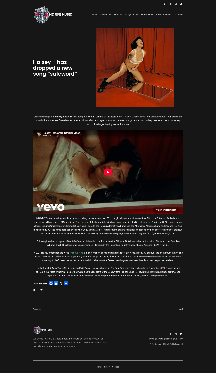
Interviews (106, 15)
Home (94, 15)
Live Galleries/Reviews (126, 15)
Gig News (178, 15)
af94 (163, 256)
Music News (147, 15)
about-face (77, 252)
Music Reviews (163, 15)
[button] (164, 4)
